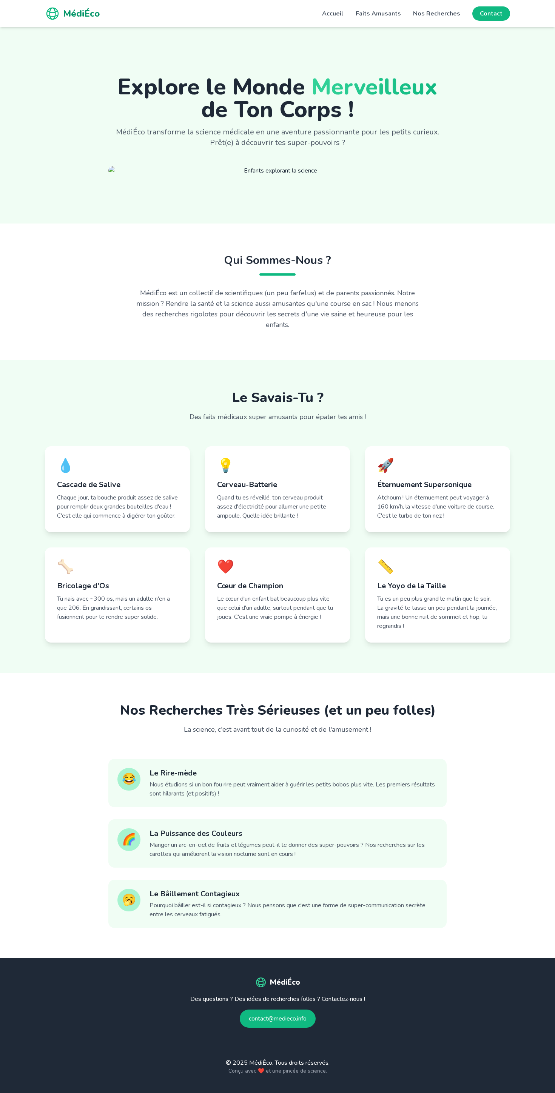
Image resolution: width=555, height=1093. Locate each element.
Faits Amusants (378, 13)
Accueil (333, 13)
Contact (491, 13)
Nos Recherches (436, 13)
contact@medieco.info (278, 1018)
